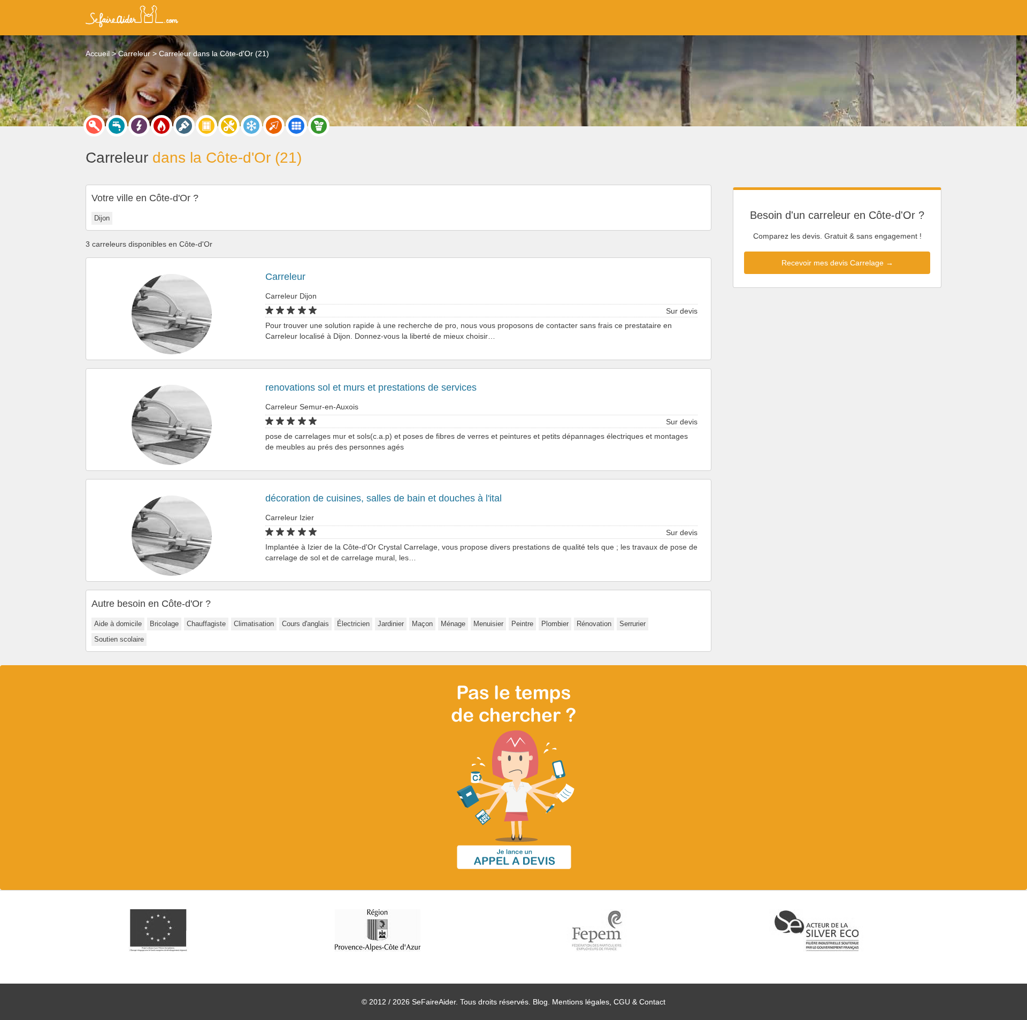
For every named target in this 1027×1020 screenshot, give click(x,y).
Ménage (453, 624)
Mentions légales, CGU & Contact (608, 1002)
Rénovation (594, 624)
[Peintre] (184, 125)
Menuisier (488, 624)
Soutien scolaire (119, 639)
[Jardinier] (318, 125)
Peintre (522, 624)
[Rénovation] (228, 125)
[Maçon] (273, 125)
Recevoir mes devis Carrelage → (837, 262)
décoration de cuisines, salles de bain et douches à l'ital (383, 498)
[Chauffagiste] (161, 125)
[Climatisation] (251, 125)
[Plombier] (116, 125)
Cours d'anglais (305, 624)
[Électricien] (139, 125)
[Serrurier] (94, 125)
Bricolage (164, 624)
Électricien (353, 624)
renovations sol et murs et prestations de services (371, 387)
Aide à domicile (118, 624)
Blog (540, 1002)
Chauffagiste (206, 624)
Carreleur (285, 276)
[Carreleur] (296, 125)
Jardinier (391, 624)
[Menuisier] (206, 125)
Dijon (102, 218)
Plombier (555, 624)
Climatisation (254, 624)
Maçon (422, 624)
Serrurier (632, 624)
